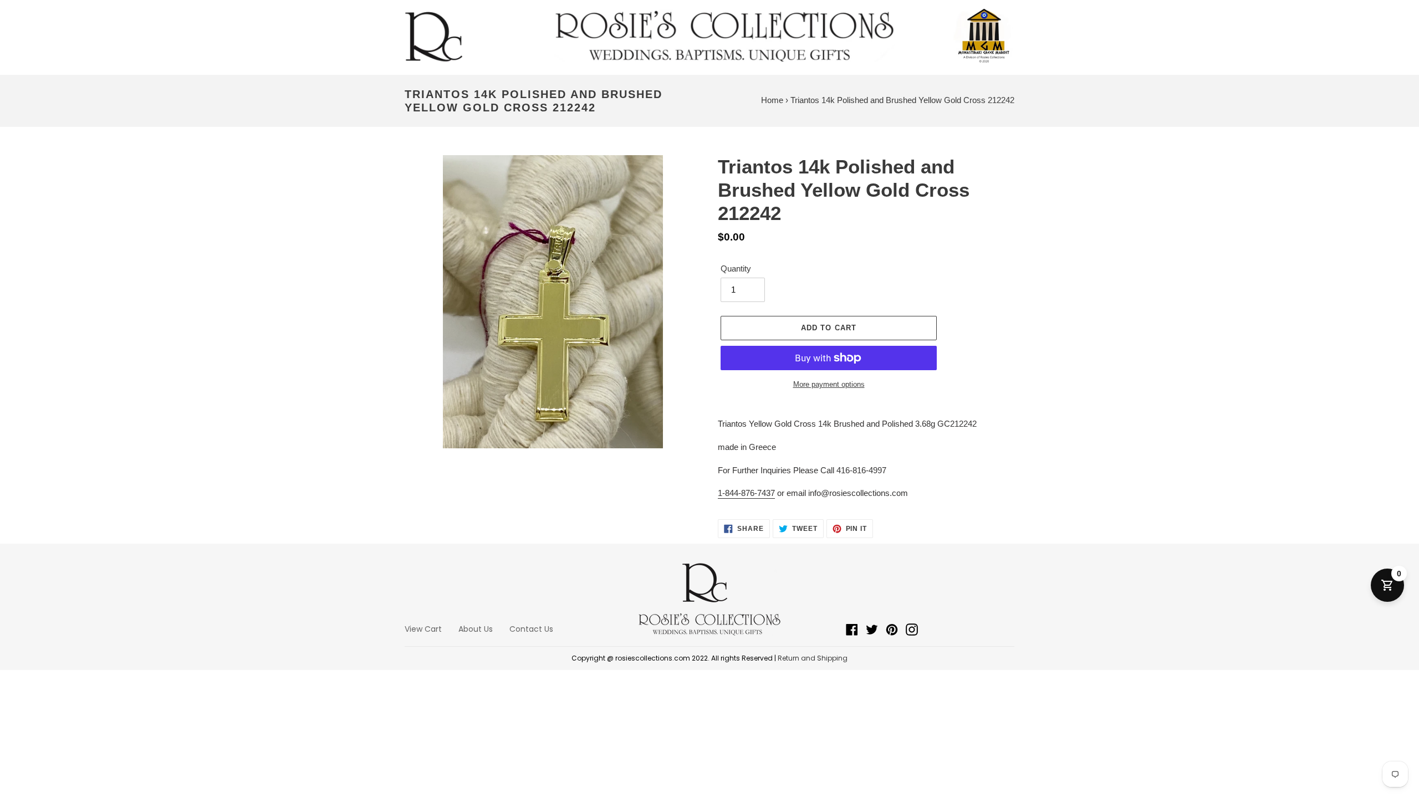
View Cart (423, 629)
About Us (475, 629)
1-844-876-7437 (746, 493)
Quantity (736, 268)
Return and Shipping (813, 658)
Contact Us (531, 629)
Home (772, 100)
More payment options (829, 384)
